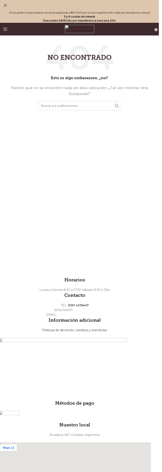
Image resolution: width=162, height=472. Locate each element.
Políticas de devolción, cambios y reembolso (74, 330)
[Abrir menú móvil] (5, 29)
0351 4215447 (78, 305)
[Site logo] (79, 29)
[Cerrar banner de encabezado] (5, 5)
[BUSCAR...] (117, 106)
